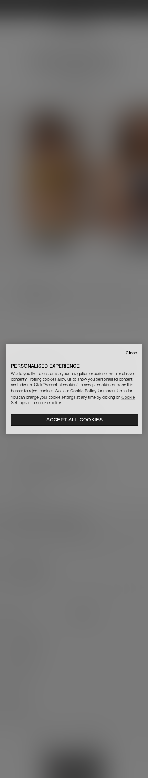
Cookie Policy (83, 390)
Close (131, 352)
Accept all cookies (74, 420)
